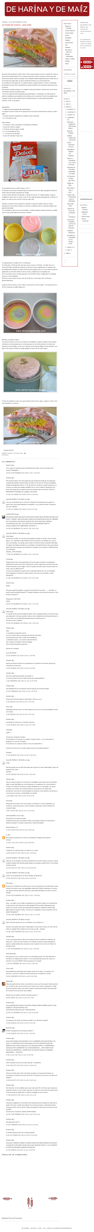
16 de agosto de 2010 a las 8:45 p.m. (21, 878)
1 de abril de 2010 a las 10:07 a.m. (20, 796)
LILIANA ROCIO (11, 514)
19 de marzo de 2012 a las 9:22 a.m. (21, 1023)
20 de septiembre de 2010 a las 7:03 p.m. (23, 895)
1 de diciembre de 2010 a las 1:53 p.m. (22, 963)
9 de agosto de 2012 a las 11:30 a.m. (21, 1065)
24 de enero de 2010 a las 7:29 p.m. (20, 655)
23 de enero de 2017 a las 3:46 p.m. (20, 1150)
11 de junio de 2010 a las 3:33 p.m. (20, 830)
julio (68, 250)
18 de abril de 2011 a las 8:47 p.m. (20, 997)
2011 (67, 101)
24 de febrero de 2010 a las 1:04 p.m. (21, 691)
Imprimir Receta (8, 450)
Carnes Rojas (69, 33)
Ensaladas (68, 38)
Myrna (8, 883)
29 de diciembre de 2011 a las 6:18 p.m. (22, 1012)
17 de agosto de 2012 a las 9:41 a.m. (21, 1095)
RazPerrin (9, 1028)
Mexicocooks (86, 216)
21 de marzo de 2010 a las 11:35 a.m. (21, 755)
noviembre (70, 112)
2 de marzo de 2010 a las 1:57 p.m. (20, 714)
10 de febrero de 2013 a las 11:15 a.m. (22, 1124)
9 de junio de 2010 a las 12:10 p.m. (20, 810)
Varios (67, 63)
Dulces (67, 35)
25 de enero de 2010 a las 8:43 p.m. (20, 668)
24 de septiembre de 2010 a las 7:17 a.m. (23, 914)
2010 (67, 104)
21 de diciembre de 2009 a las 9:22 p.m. (22, 578)
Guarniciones (69, 42)
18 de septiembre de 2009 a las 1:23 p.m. (23, 473)
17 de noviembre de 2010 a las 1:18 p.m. (22, 949)
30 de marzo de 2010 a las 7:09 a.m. (21, 774)
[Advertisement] (87, 101)
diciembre (70, 109)
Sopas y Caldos (70, 59)
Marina (8, 981)
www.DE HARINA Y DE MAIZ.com (16, 499)
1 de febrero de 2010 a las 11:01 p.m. (21, 681)
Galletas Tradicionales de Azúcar (71, 138)
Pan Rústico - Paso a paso (71, 190)
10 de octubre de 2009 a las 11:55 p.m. (22, 494)
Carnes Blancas (70, 30)
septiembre (70, 117)
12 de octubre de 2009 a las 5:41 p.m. (22, 509)
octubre (69, 115)
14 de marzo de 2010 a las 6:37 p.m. (21, 725)
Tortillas (67, 61)
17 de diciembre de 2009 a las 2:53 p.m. (22, 554)
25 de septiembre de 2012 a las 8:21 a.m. (23, 1114)
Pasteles (5, 455)
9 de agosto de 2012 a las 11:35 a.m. (21, 1080)
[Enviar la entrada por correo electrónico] (24, 453)
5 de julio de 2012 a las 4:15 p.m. (20, 1055)
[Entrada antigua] (52, 1199)
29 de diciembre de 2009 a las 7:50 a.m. (22, 623)
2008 (67, 253)
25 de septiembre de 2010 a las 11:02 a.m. (23, 931)
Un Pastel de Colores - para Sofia (16, 25)
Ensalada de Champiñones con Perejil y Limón (71, 239)
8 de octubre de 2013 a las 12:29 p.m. (22, 1135)
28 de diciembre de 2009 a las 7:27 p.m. (22, 604)
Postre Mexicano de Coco (70, 145)
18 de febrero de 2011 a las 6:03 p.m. (21, 976)
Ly (6, 835)
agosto (69, 247)
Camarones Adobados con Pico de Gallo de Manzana (71, 224)
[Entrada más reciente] (7, 1200)
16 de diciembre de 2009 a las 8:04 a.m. (22, 528)
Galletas (67, 40)
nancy (8, 706)
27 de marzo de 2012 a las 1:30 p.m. (21, 1033)
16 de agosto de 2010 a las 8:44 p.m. (21, 868)
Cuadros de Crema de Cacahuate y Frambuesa (71, 213)
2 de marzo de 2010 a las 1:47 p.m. (20, 702)
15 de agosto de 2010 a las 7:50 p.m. (21, 853)
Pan (66, 45)
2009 (67, 107)
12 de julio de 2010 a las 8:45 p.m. (20, 842)
